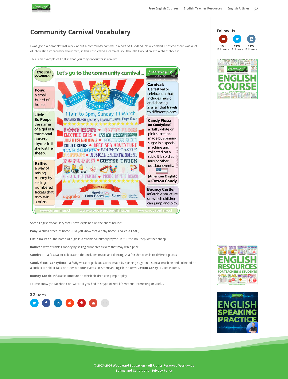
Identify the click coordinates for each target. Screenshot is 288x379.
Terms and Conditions (132, 370)
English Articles (238, 8)
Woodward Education (129, 365)
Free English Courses (163, 8)
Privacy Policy (162, 370)
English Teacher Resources (203, 8)
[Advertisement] (237, 175)
